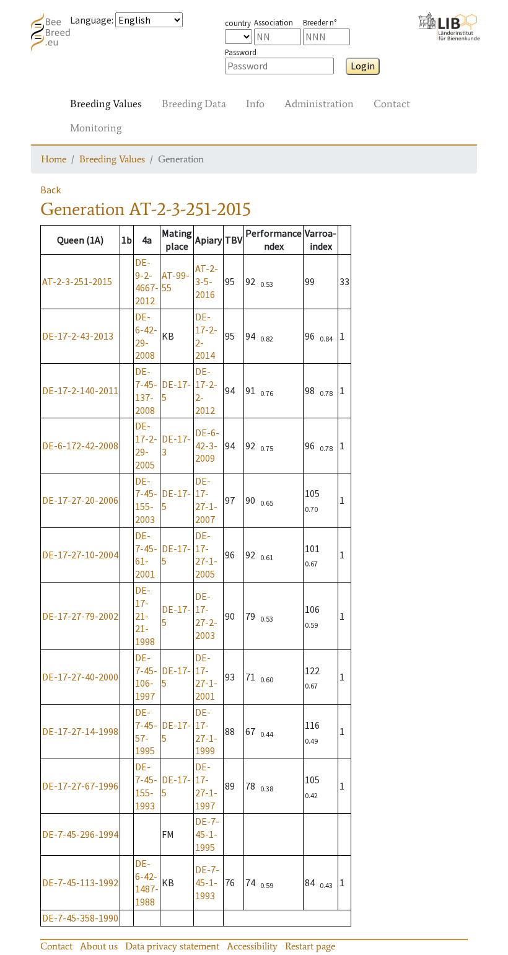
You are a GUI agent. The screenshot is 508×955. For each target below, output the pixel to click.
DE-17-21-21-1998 (145, 616)
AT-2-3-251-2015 (77, 281)
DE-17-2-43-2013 (77, 336)
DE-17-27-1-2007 (206, 500)
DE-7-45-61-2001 (146, 554)
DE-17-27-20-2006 (80, 500)
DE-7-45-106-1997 (146, 676)
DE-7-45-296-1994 (80, 834)
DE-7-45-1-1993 (207, 882)
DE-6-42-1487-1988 (147, 882)
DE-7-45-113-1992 (80, 882)
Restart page (310, 946)
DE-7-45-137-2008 (146, 390)
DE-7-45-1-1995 (207, 834)
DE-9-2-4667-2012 (147, 281)
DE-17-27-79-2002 (80, 616)
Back (50, 189)
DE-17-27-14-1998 (80, 731)
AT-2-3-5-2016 (206, 281)
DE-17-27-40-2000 (80, 677)
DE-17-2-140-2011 (80, 390)
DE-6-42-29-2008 (146, 335)
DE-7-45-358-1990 (80, 918)
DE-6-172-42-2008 (80, 445)
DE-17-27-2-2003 (206, 615)
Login (363, 65)
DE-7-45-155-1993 (146, 785)
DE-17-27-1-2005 (206, 554)
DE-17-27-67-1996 (80, 786)
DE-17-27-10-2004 (80, 554)
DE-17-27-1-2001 (206, 676)
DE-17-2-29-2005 (146, 445)
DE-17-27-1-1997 (206, 785)
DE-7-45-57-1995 (146, 731)
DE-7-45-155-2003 (146, 500)
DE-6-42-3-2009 (207, 445)
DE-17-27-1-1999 (206, 731)
